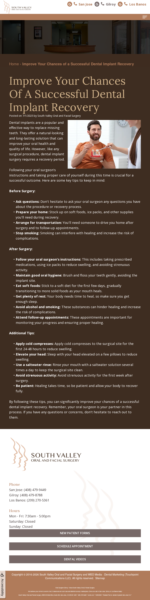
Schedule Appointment (75, 546)
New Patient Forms (75, 533)
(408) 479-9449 (35, 490)
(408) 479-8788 (31, 495)
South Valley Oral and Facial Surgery (61, 574)
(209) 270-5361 (38, 500)
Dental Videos (75, 559)
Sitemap (100, 578)
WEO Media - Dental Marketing (106, 574)
